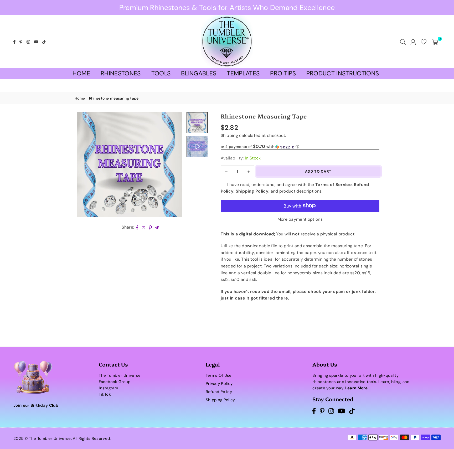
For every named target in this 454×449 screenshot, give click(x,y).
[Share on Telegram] (157, 227)
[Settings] (413, 41)
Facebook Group (114, 381)
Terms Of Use (219, 375)
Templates (243, 73)
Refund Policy (219, 391)
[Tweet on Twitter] (144, 227)
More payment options (300, 219)
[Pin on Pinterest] (150, 227)
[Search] (403, 41)
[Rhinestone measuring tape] (197, 146)
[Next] (176, 164)
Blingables (198, 73)
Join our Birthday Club (35, 405)
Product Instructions (342, 73)
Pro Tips (283, 73)
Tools (161, 73)
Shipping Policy (220, 399)
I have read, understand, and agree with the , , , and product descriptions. (295, 188)
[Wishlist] (423, 41)
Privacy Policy (219, 383)
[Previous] (81, 164)
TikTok (105, 394)
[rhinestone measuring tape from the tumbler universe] (197, 122)
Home (81, 73)
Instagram (108, 388)
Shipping (229, 135)
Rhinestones (121, 73)
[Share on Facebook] (137, 227)
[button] (435, 41)
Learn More (356, 388)
